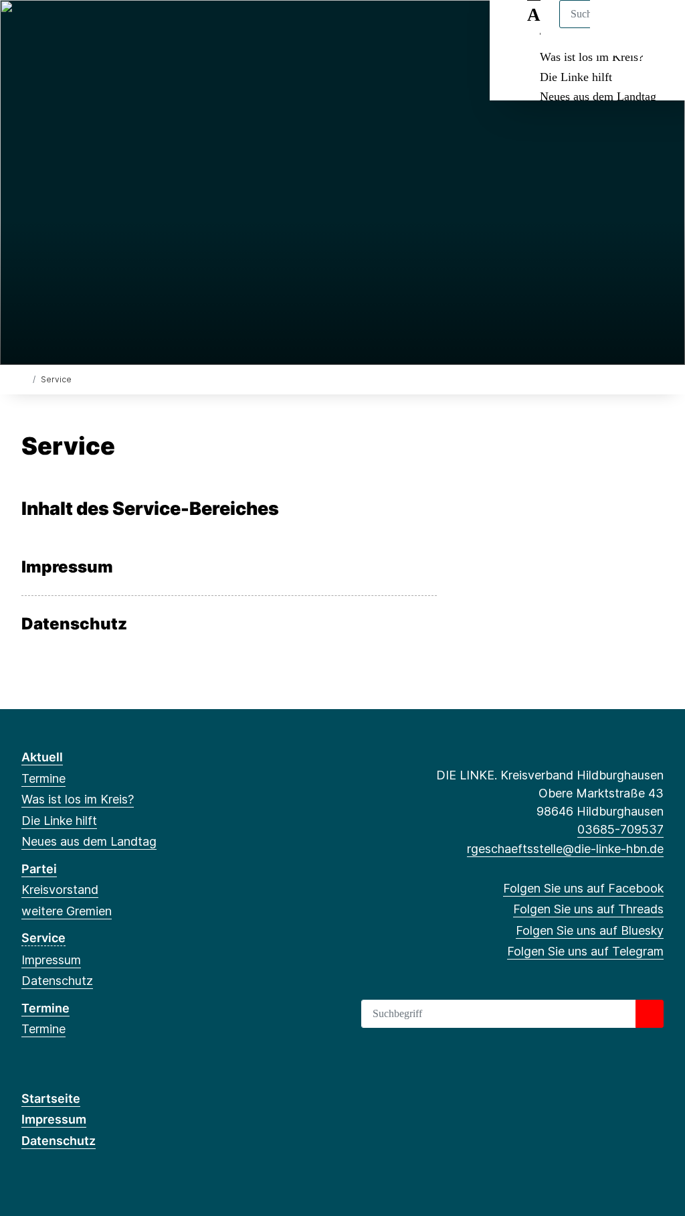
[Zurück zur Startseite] (24, 378)
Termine (43, 778)
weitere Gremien (66, 911)
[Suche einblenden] (618, 28)
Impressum (67, 567)
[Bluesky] (73, 28)
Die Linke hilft (576, 77)
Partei (39, 869)
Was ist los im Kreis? (592, 57)
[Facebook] (28, 28)
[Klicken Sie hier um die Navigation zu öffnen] (657, 28)
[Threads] (50, 28)
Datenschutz (74, 624)
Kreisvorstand (59, 890)
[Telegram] (95, 28)
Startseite (50, 1098)
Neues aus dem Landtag (598, 96)
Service (43, 938)
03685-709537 (620, 829)
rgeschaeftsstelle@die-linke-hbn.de (565, 849)
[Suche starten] (649, 1014)
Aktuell (42, 757)
